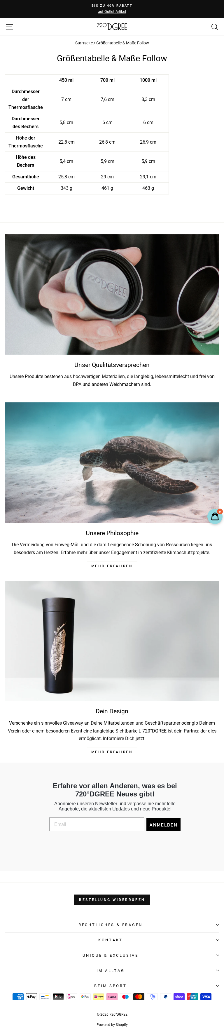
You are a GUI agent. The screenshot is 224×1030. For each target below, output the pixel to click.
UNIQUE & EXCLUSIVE (111, 955)
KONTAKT (110, 940)
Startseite (84, 43)
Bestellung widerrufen (112, 900)
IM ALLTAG (111, 970)
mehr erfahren (112, 566)
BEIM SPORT (110, 986)
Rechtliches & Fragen (110, 925)
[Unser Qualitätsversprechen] (112, 294)
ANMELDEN (163, 824)
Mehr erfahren (112, 752)
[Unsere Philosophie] (112, 462)
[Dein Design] (112, 641)
